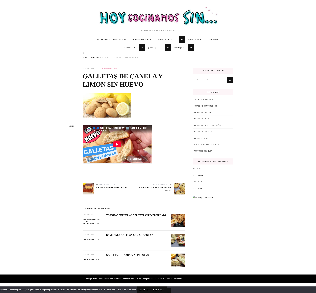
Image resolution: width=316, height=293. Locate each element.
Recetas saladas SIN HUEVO (206, 145)
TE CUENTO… (214, 40)
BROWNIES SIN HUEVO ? (142, 40)
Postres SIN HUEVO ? (166, 40)
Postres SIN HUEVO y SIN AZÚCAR (208, 125)
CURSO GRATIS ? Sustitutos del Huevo (111, 40)
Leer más (159, 290)
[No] (169, 290)
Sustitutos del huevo (203, 151)
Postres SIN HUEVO (110, 68)
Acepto (144, 290)
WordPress (178, 279)
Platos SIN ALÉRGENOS (203, 100)
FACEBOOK (197, 188)
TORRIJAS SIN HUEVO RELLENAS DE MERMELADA (136, 215)
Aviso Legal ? (179, 48)
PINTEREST (197, 182)
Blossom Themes (156, 279)
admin (72, 126)
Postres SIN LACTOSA (202, 132)
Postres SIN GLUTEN (202, 112)
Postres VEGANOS (201, 138)
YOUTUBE (197, 169)
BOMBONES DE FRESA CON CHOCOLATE (130, 235)
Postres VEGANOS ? (195, 40)
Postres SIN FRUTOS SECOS (91, 220)
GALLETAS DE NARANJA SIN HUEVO (127, 255)
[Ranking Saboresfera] (203, 197)
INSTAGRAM (198, 175)
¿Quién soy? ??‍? (154, 48)
